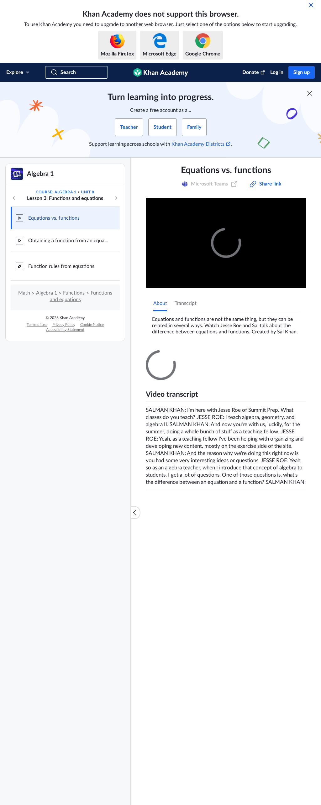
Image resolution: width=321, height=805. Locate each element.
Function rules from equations (61, 266)
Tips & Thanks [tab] (205, 355)
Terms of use (37, 325)
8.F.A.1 (181, 180)
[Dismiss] (311, 5)
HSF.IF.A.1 (157, 187)
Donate (250, 72)
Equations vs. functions (54, 218)
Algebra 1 (46, 292)
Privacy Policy (63, 325)
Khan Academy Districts (197, 144)
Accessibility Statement (65, 330)
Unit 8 (87, 192)
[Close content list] (135, 512)
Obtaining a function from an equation (69, 240)
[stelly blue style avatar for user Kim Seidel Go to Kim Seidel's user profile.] (186, 518)
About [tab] (160, 303)
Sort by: (273, 429)
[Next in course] (116, 198)
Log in (276, 72)
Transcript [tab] (186, 303)
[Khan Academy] (160, 72)
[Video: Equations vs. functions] (226, 243)
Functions (74, 292)
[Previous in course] (14, 198)
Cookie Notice (92, 325)
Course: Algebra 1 (56, 192)
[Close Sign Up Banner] (309, 93)
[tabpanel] (226, 323)
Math (24, 292)
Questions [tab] (171, 355)
